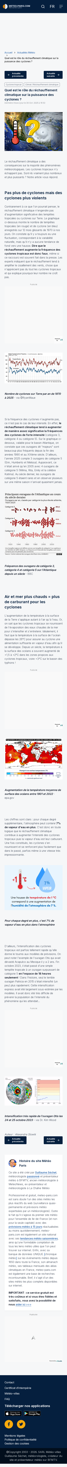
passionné (33, 1176)
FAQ (7, 1399)
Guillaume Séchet (45, 1172)
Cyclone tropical (13, 84)
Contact (9, 1382)
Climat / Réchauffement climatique (41, 84)
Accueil (8, 52)
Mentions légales (15, 1435)
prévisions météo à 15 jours (25, 1226)
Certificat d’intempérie (18, 1388)
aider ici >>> (23, 1304)
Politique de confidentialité (20, 1439)
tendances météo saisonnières (39, 1238)
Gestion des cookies (17, 1443)
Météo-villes (12, 1393)
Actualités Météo (26, 52)
